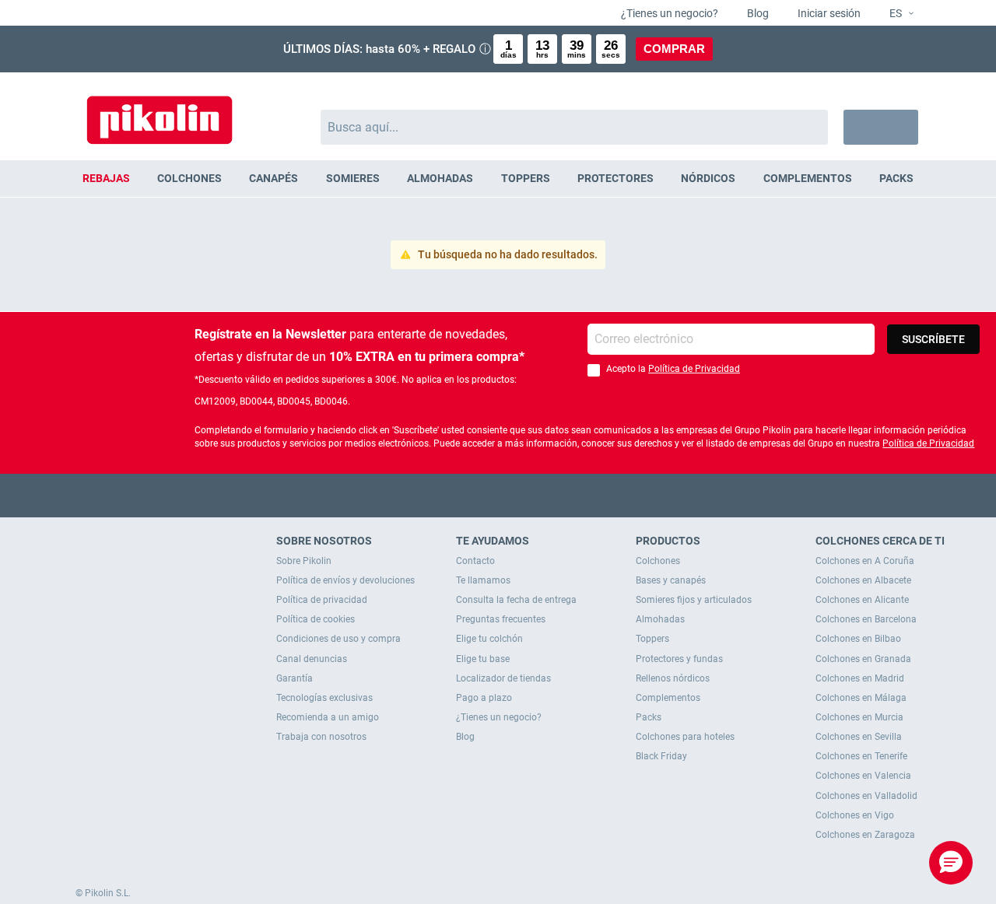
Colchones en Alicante (862, 599)
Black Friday (661, 756)
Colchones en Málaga (861, 697)
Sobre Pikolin (303, 560)
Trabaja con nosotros (321, 736)
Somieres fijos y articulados (694, 599)
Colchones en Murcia (859, 717)
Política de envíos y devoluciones (345, 580)
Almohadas (660, 619)
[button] (895, 14)
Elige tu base (483, 658)
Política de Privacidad (694, 368)
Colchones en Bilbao (858, 638)
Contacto (475, 560)
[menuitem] (105, 178)
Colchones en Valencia (863, 775)
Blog (757, 13)
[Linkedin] (559, 495)
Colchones (658, 560)
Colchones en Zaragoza (865, 834)
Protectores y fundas (679, 658)
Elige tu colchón (489, 638)
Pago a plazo (484, 697)
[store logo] (159, 112)
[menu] (498, 178)
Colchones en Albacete (863, 580)
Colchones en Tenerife (861, 756)
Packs (648, 717)
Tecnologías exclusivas (324, 697)
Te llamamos (483, 580)
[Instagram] (528, 495)
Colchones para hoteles (685, 736)
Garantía (294, 678)
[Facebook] (437, 495)
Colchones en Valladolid (866, 795)
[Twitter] (468, 495)
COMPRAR (674, 48)
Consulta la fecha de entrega (516, 599)
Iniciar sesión (828, 13)
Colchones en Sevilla (858, 736)
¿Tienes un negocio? (668, 13)
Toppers (652, 638)
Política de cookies (315, 619)
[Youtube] (498, 495)
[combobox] (575, 127)
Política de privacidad (321, 599)
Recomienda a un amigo (327, 717)
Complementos (668, 697)
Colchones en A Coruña (864, 560)
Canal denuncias (311, 658)
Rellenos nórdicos (673, 678)
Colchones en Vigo (854, 815)
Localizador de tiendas (503, 678)
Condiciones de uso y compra (338, 638)
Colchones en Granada (863, 658)
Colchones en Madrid (859, 678)
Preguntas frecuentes (500, 619)
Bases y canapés (671, 580)
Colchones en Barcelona (866, 619)
